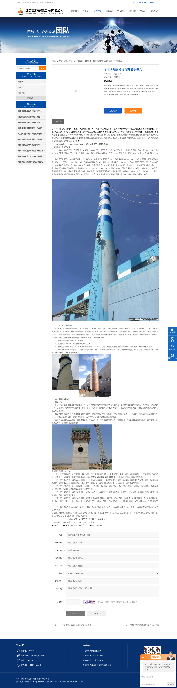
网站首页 (75, 11)
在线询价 (113, 111)
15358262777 (154, 2)
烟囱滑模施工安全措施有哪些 (29, 145)
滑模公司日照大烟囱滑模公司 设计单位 (76, 625)
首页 (65, 61)
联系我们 (155, 11)
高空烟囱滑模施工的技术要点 (29, 122)
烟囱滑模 (21, 93)
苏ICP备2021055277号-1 (75, 682)
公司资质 (132, 11)
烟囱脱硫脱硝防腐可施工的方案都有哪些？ (32, 162)
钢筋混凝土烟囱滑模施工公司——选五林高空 (32, 139)
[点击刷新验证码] (89, 602)
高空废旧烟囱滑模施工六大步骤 (30, 128)
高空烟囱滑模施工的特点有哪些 (30, 134)
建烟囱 (20, 82)
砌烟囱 (20, 87)
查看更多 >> (31, 98)
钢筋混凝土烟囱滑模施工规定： (30, 117)
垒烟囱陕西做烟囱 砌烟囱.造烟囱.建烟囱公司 (98, 665)
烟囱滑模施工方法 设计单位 (93, 655)
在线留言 (144, 11)
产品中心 (98, 11)
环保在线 (28, 682)
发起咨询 (171, 684)
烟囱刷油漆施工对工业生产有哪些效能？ (32, 156)
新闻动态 (109, 11)
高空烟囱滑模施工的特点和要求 (30, 111)
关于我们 (86, 11)
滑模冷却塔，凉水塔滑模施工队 (94, 660)
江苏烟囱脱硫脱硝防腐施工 (93, 651)
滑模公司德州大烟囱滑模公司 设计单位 (144, 625)
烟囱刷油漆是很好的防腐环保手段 (30, 151)
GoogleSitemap (38, 682)
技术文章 (121, 11)
